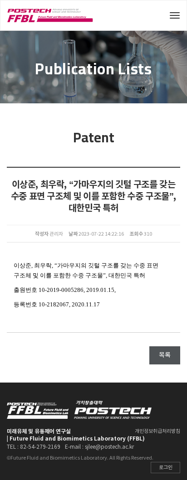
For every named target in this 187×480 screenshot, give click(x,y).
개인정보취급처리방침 (157, 431)
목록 (165, 355)
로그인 (165, 467)
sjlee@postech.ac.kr (109, 447)
